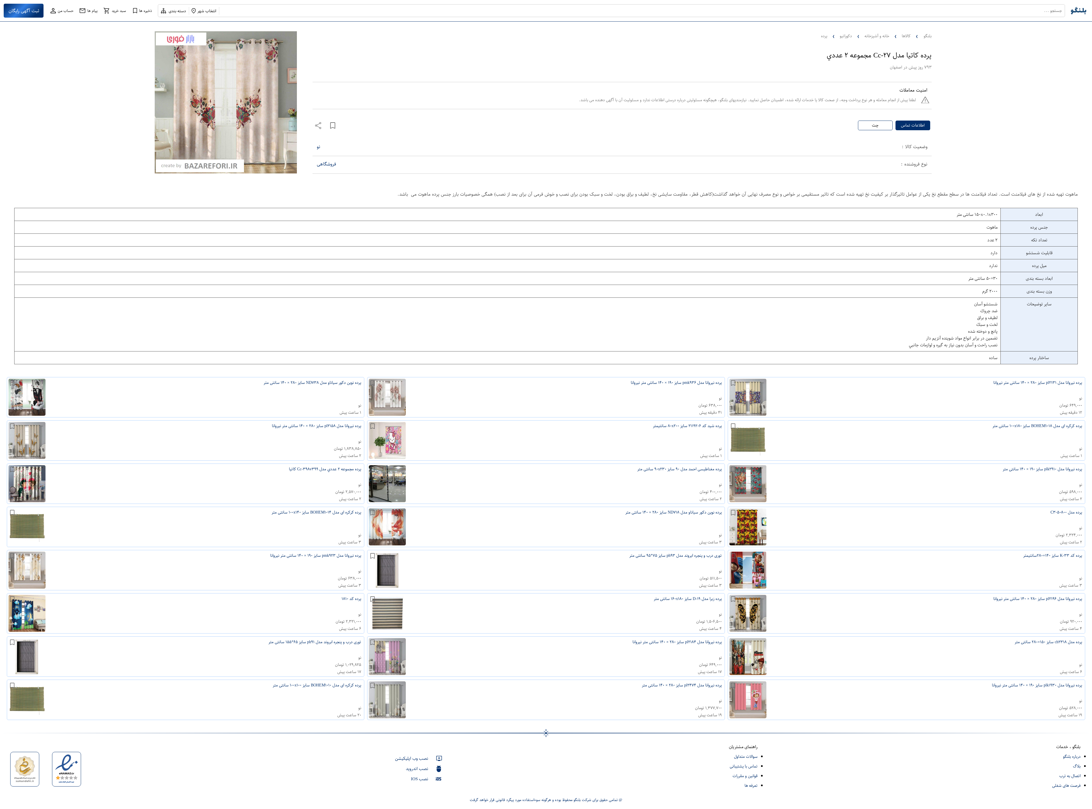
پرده (824, 36)
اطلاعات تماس (913, 125)
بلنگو (928, 36)
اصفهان (896, 67)
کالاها (906, 36)
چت (875, 125)
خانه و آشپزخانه (876, 36)
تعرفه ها (751, 785)
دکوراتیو (846, 36)
